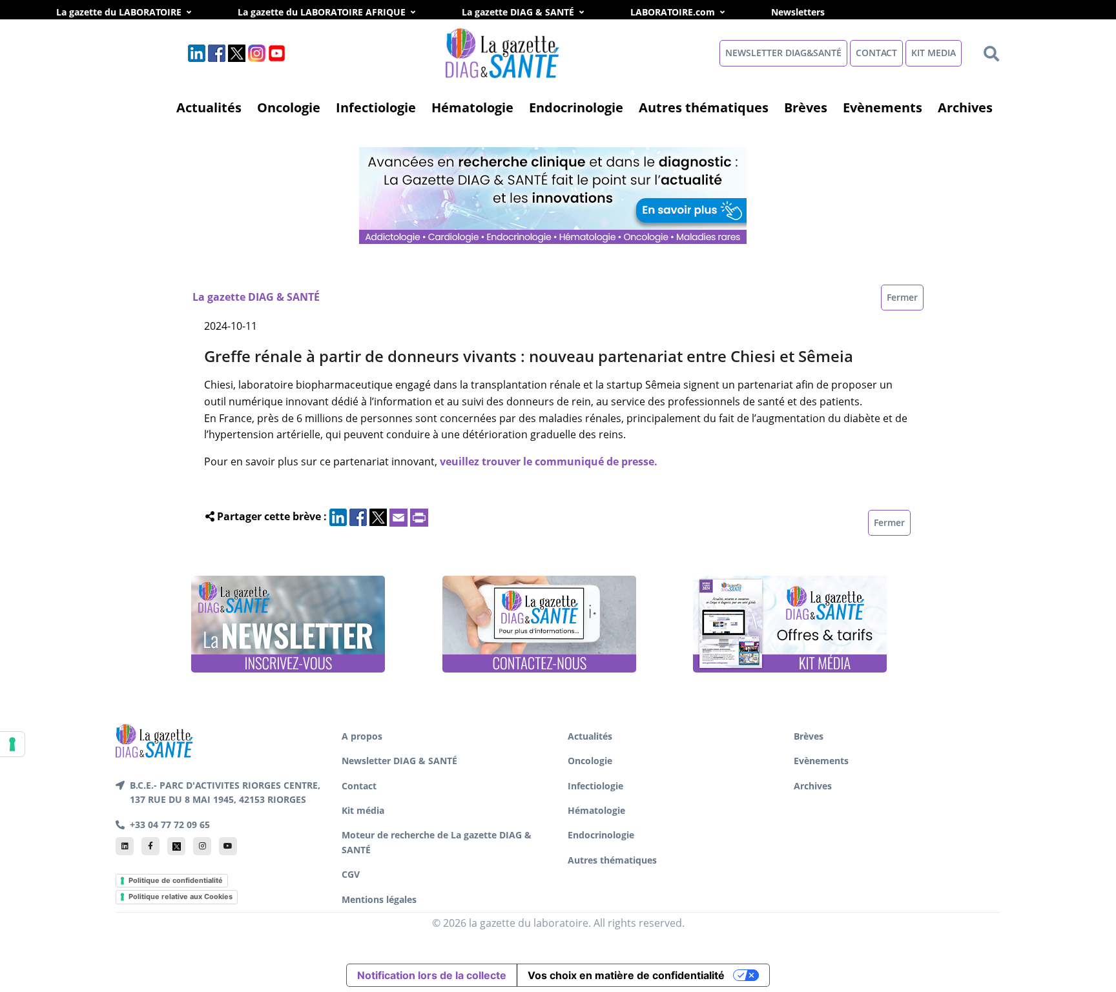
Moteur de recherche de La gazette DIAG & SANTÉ (437, 842)
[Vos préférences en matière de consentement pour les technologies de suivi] (12, 744)
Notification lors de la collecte (431, 975)
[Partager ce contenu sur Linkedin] (338, 516)
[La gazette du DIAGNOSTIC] (504, 52)
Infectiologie (376, 107)
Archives (965, 107)
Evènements (882, 107)
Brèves (805, 107)
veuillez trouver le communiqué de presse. (548, 461)
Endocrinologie (576, 107)
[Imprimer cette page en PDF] (419, 516)
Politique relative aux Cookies (180, 896)
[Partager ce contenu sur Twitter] (378, 516)
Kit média (363, 810)
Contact (359, 786)
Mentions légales (379, 899)
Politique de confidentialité (176, 880)
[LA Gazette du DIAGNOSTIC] (554, 194)
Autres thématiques (704, 107)
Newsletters (812, 12)
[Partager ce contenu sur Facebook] (358, 516)
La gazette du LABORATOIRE (118, 12)
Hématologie (472, 107)
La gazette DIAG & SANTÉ (518, 12)
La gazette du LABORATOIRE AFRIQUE (322, 12)
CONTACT (876, 52)
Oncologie (288, 107)
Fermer (902, 297)
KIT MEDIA (933, 52)
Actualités (209, 107)
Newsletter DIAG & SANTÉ (399, 760)
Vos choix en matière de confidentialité (626, 975)
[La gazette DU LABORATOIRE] (154, 740)
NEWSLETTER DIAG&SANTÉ (783, 52)
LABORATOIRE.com (672, 12)
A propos (362, 736)
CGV (351, 874)
